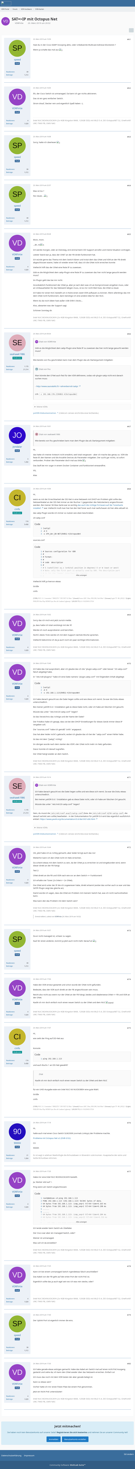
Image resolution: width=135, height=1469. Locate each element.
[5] (38, 562)
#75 (129, 1028)
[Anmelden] (125, 3)
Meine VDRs (42, 406)
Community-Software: (68, 1465)
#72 (129, 847)
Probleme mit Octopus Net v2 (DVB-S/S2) (52, 1138)
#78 (129, 1266)
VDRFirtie (58, 916)
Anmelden (53, 1439)
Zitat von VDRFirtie (47, 341)
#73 (129, 930)
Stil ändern (129, 1454)
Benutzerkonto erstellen (75, 1439)
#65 (129, 234)
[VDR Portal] (6, 3)
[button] (127, 547)
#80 (129, 1363)
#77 (129, 1171)
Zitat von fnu (44, 369)
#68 (129, 488)
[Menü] (131, 3)
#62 (129, 88)
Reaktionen (10, 72)
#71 (129, 777)
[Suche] (118, 3)
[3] (38, 534)
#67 (129, 426)
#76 (129, 1122)
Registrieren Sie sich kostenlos (72, 1432)
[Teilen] (131, 30)
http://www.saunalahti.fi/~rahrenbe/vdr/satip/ (57, 386)
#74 (129, 979)
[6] (38, 565)
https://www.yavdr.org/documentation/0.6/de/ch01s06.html (67, 819)
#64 (129, 185)
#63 (129, 136)
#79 (129, 1314)
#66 (129, 333)
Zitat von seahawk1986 (49, 434)
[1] (38, 528)
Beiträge (9, 75)
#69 (129, 614)
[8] (38, 570)
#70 (129, 663)
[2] (38, 531)
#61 (129, 39)
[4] (38, 559)
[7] (38, 567)
